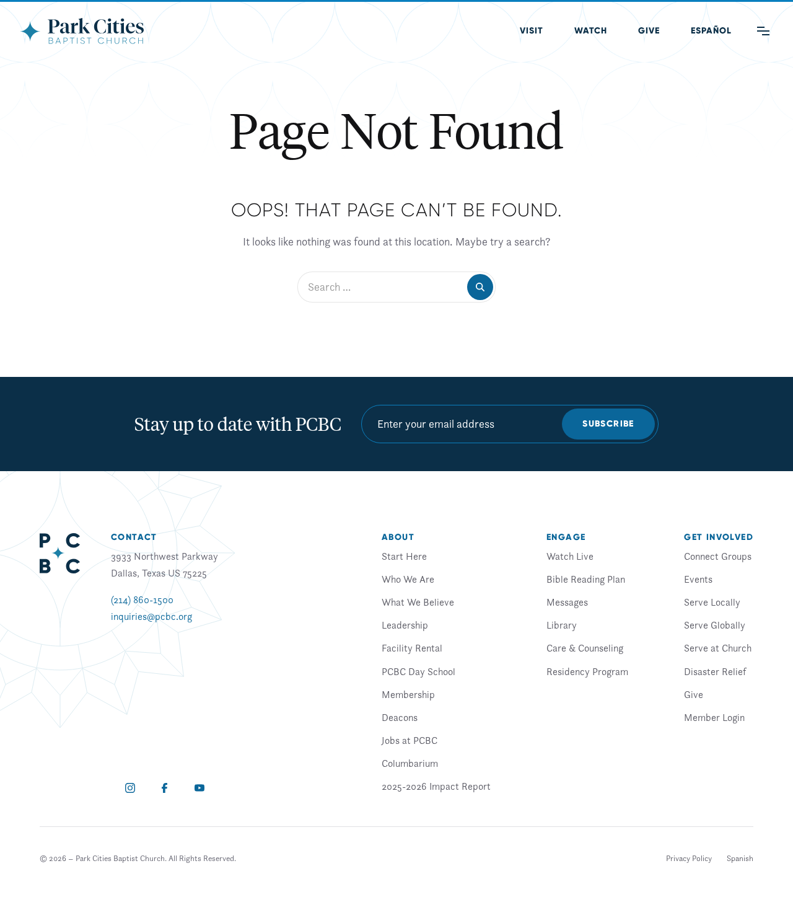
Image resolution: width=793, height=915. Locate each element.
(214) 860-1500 (142, 599)
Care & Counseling (584, 648)
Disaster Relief (715, 671)
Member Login (714, 717)
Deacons (400, 717)
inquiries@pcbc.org (151, 616)
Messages (567, 602)
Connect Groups (717, 556)
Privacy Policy (689, 858)
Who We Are (408, 579)
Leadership (405, 625)
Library (561, 625)
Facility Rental (412, 648)
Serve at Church (717, 648)
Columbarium (410, 763)
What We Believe (418, 602)
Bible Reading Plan (585, 579)
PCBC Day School (418, 671)
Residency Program (587, 671)
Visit (531, 30)
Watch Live (570, 556)
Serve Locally (712, 602)
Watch (590, 30)
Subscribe (608, 423)
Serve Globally (714, 625)
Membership (408, 694)
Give (649, 30)
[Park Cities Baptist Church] (82, 31)
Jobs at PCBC (409, 740)
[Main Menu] (763, 31)
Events (698, 579)
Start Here (404, 556)
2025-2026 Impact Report (436, 786)
